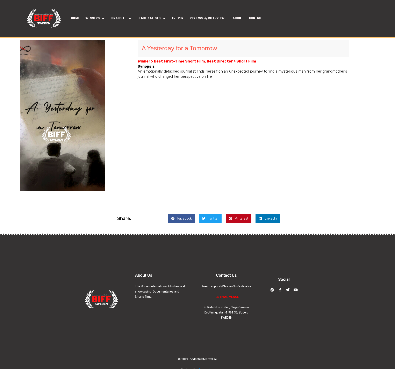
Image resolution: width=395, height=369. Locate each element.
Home (75, 18)
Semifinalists (149, 18)
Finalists (119, 18)
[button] (181, 218)
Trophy (178, 18)
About (238, 18)
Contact (256, 18)
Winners (92, 18)
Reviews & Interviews (208, 18)
